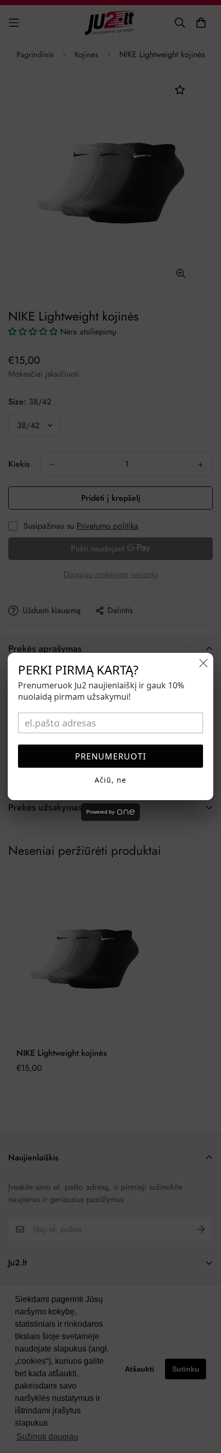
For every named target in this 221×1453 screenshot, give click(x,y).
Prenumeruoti (110, 756)
